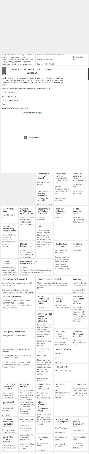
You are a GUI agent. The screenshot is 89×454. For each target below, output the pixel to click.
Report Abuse (58, 452)
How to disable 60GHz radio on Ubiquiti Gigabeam (32, 17)
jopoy (40, 59)
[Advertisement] (75, 49)
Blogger (52, 452)
